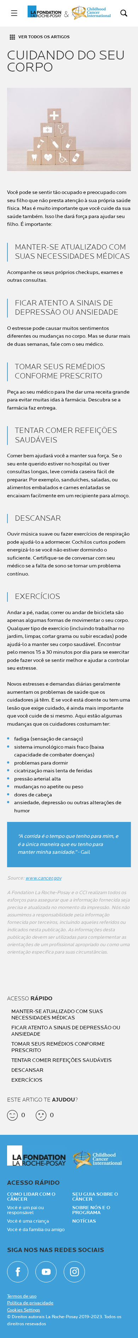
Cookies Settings (23, 1310)
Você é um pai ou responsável (25, 1210)
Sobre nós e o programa (91, 1210)
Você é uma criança (28, 1221)
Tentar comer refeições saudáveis (61, 1060)
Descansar (27, 1070)
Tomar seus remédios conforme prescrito (58, 1047)
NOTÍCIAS (84, 1221)
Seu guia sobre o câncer (95, 1197)
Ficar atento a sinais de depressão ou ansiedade (65, 1031)
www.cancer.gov (43, 878)
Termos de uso (21, 1296)
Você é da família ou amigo (36, 1229)
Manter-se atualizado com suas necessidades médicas (57, 1014)
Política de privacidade (30, 1303)
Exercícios (26, 1080)
